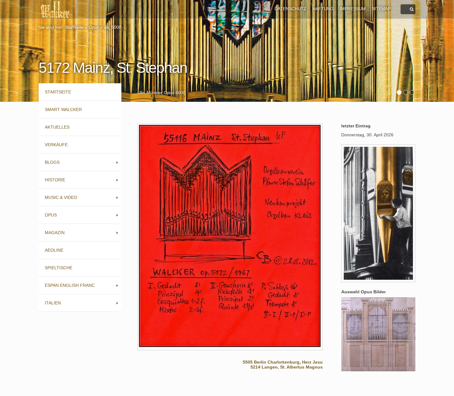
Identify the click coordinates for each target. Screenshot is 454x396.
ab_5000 (112, 27)
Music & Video (61, 197)
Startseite (74, 27)
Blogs (52, 162)
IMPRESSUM (353, 8)
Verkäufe (56, 144)
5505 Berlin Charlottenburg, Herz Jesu (283, 362)
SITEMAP (381, 8)
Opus (94, 27)
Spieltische (58, 267)
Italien (53, 302)
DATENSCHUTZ (290, 8)
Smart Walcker (63, 109)
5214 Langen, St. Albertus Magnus (286, 367)
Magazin (55, 232)
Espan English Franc (70, 285)
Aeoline (54, 250)
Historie (55, 179)
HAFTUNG (323, 8)
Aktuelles (57, 127)
